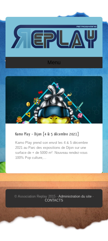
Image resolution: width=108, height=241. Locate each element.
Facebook (87, 7)
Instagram (97, 7)
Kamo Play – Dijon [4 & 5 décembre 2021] (47, 134)
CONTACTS (54, 200)
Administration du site (75, 196)
